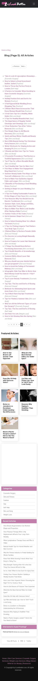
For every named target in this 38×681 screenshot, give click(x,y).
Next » (23, 66)
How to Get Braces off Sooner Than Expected (8, 356)
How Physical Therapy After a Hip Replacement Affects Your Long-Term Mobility (16, 534)
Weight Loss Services (17, 661)
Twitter (28, 641)
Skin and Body (8, 511)
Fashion (6, 500)
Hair (4, 504)
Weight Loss (7, 515)
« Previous (16, 66)
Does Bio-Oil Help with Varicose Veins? (9, 380)
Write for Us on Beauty (21, 632)
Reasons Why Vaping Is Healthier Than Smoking (27, 407)
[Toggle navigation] (34, 4)
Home (3, 50)
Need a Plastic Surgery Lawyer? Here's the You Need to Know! (9, 435)
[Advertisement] (19, 28)
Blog (9, 50)
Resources (27, 663)
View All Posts (12, 641)
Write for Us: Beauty (14, 663)
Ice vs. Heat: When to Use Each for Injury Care (18, 571)
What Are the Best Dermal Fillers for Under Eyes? (28, 356)
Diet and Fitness (8, 497)
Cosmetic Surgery (9, 493)
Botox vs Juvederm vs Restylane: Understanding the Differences (9, 408)
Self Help (6, 507)
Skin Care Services (15, 658)
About (33, 661)
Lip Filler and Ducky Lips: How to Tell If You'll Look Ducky (28, 381)
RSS (21, 641)
